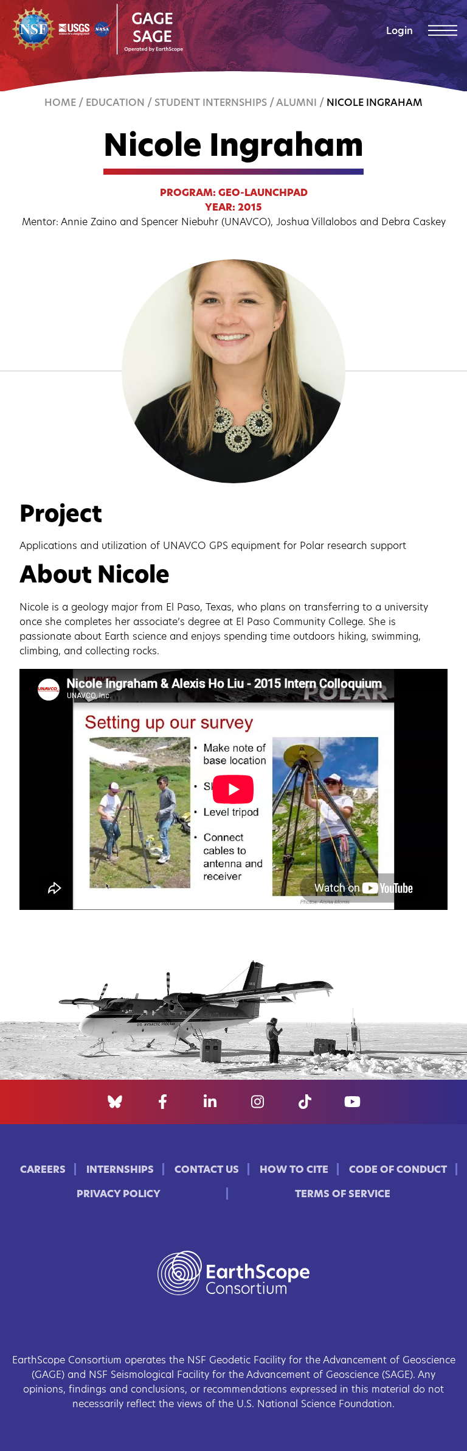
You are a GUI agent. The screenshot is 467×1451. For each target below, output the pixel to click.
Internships (120, 1170)
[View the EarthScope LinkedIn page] (210, 1102)
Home (60, 103)
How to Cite (294, 1170)
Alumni (296, 103)
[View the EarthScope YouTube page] (352, 1102)
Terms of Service (342, 1195)
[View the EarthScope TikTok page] (305, 1102)
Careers (43, 1170)
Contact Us (207, 1170)
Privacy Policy (119, 1195)
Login (399, 32)
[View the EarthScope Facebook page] (162, 1102)
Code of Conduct (398, 1170)
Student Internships (210, 103)
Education (115, 103)
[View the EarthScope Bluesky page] (115, 1102)
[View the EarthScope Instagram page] (257, 1102)
